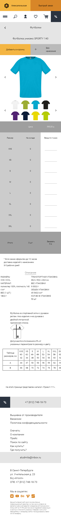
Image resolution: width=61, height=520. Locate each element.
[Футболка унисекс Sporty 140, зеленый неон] (46, 115)
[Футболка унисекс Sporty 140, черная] (46, 104)
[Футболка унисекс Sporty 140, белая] (15, 104)
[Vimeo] (27, 496)
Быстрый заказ (46, 5)
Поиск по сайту (19, 442)
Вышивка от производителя (26, 415)
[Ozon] (33, 496)
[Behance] (22, 496)
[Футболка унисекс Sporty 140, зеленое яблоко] (25, 104)
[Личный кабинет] (25, 16)
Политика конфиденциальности (28, 422)
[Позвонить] (56, 16)
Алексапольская (19, 5)
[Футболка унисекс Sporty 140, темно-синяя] (25, 115)
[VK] (12, 496)
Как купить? (17, 446)
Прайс (13, 438)
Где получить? (18, 449)
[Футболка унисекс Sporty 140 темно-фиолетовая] (15, 115)
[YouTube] (17, 496)
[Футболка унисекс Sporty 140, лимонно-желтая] (35, 115)
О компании (17, 434)
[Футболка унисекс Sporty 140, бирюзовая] (35, 104)
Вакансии (15, 418)
